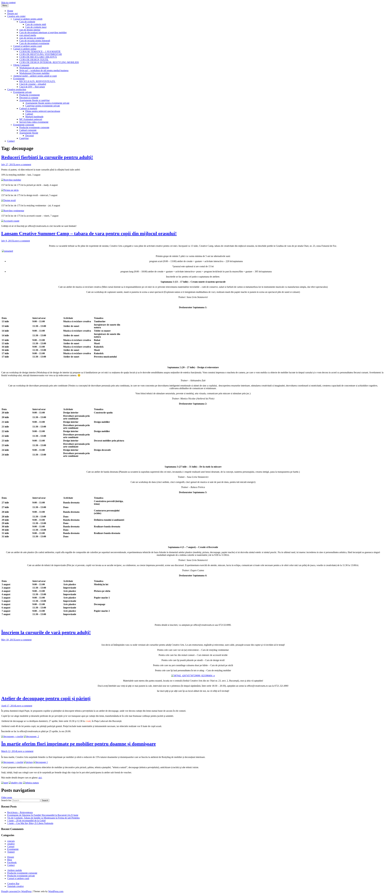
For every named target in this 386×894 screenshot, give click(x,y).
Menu (4, 5)
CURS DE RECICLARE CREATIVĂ (38, 57)
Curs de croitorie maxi (35, 27)
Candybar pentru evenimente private (42, 105)
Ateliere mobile (14, 870)
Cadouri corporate (27, 130)
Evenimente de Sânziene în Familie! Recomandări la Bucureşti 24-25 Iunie (42, 815)
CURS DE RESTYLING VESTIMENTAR (40, 54)
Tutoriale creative (15, 886)
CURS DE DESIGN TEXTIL (34, 59)
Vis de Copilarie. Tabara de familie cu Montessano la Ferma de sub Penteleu (43, 818)
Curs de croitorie (27, 21)
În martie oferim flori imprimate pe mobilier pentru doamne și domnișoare (78, 743)
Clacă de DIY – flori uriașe (32, 86)
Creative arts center (16, 16)
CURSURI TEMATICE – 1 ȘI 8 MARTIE (40, 51)
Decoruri (29, 135)
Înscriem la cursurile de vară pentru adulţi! (46, 632)
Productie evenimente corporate (34, 127)
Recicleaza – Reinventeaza (20, 812)
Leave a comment (22, 164)
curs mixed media (27, 35)
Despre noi (12, 13)
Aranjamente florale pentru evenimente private (47, 103)
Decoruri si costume (28, 97)
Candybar (24, 138)
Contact (11, 141)
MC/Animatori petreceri (30, 119)
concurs (11, 841)
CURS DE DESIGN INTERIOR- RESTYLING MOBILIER (49, 62)
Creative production (16, 89)
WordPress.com (55, 891)
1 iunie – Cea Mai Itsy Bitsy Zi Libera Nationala (30, 823)
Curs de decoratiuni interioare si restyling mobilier (43, 32)
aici (40, 777)
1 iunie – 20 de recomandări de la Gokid (26, 820)
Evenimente (19, 78)
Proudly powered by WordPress (16, 891)
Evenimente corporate (23, 124)
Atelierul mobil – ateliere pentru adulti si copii (35, 76)
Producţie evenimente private (21, 875)
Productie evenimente (29, 95)
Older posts (6, 797)
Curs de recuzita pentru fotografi (34, 40)
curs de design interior (29, 29)
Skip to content (8, 2)
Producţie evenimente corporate (22, 873)
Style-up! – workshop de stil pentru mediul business (43, 70)
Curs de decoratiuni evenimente (34, 43)
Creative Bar (13, 883)
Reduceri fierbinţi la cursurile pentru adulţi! (47, 157)
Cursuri (10, 846)
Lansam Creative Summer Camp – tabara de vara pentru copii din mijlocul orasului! (89, 233)
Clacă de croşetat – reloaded (32, 84)
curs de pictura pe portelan (31, 38)
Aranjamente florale (28, 133)
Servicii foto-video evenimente (33, 122)
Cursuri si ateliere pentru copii (27, 46)
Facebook (12, 862)
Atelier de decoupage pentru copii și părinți (45, 698)
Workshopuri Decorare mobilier (34, 73)
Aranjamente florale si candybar (34, 100)
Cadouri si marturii (28, 108)
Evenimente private (22, 92)
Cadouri (29, 114)
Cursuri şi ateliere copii (18, 878)
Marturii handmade (34, 116)
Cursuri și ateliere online (24, 48)
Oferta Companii (21, 65)
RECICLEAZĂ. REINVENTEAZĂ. (37, 81)
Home (10, 10)
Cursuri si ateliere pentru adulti (27, 19)
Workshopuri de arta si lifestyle (34, 67)
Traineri (11, 852)
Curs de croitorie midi (35, 24)
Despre (10, 857)
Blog (9, 859)
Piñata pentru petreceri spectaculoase (42, 111)
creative (11, 843)
